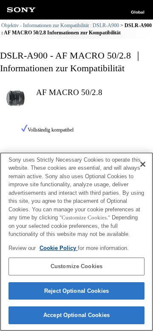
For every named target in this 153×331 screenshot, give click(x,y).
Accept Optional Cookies (76, 315)
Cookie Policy (59, 248)
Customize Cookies (76, 266)
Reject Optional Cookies (76, 291)
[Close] (142, 164)
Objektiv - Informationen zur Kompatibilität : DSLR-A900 (60, 25)
